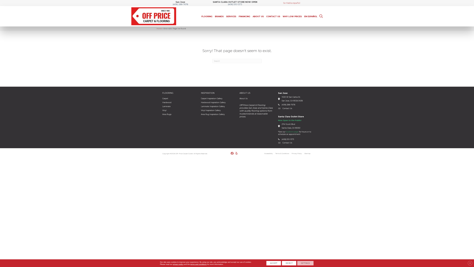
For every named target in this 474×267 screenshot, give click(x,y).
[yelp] (236, 153)
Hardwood (166, 102)
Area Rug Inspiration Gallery (213, 114)
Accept (273, 263)
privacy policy (178, 264)
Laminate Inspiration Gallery (213, 106)
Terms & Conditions (282, 153)
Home (159, 29)
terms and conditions (198, 264)
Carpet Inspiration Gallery (211, 98)
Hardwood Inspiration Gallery (213, 102)
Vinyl (164, 110)
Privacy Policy (297, 153)
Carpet (165, 98)
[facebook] (232, 153)
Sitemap (307, 153)
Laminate (166, 106)
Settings (305, 263)
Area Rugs (166, 114)
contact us (287, 108)
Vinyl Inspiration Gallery (211, 110)
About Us (243, 98)
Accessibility (268, 153)
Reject (289, 263)
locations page (292, 132)
